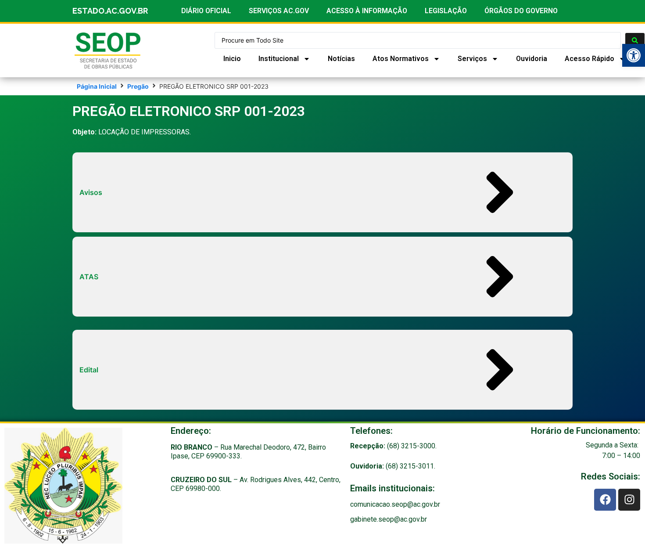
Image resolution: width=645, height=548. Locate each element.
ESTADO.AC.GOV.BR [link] (110, 10)
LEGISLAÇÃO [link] (446, 11)
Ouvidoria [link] (531, 58)
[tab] (322, 192)
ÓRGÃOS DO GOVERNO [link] (521, 11)
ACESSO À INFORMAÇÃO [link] (366, 11)
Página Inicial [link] (97, 86)
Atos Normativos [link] (401, 58)
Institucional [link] (278, 58)
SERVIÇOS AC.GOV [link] (279, 11)
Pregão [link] (138, 86)
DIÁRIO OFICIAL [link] (206, 11)
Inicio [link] (232, 58)
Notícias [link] (341, 58)
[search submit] (635, 40)
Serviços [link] (472, 58)
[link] (633, 55)
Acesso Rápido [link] (589, 58)
